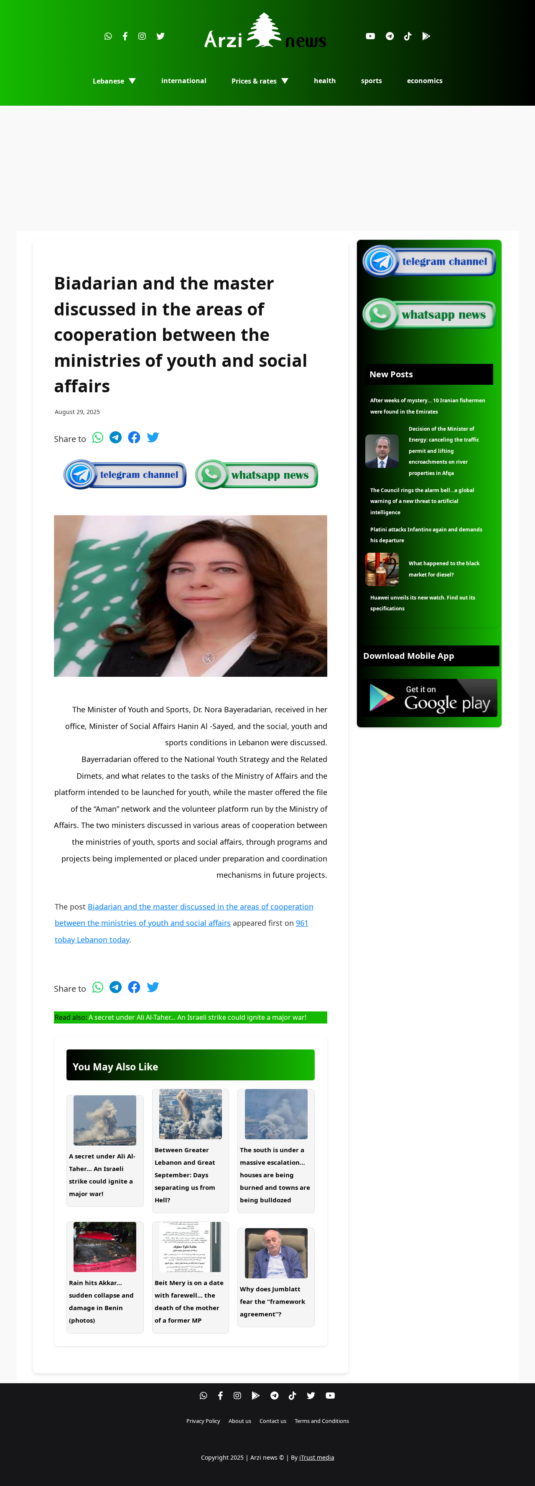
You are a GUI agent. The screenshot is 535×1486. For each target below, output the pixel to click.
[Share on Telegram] (116, 437)
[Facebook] (125, 36)
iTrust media (316, 1457)
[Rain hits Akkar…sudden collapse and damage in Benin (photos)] (105, 1247)
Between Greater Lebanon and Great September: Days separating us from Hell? (185, 1175)
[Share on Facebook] (134, 437)
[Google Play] (426, 36)
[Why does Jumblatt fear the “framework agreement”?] (276, 1253)
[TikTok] (408, 36)
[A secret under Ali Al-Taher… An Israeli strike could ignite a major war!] (105, 1120)
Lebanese (108, 81)
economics (425, 80)
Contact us (273, 1421)
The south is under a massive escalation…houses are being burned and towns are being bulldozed (275, 1175)
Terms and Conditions (322, 1421)
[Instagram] (142, 36)
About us (240, 1421)
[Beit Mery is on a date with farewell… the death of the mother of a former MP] (191, 1247)
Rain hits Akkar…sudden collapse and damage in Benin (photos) (101, 1301)
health (325, 80)
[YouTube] (370, 36)
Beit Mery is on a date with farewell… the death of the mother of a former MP (189, 1301)
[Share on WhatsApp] (97, 437)
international (183, 80)
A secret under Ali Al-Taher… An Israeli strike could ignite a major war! (197, 1017)
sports (371, 80)
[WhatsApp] (108, 36)
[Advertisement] (267, 168)
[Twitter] (160, 36)
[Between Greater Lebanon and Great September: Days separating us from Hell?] (191, 1114)
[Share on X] (153, 437)
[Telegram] (390, 36)
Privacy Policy (203, 1421)
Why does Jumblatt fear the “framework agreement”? (272, 1301)
